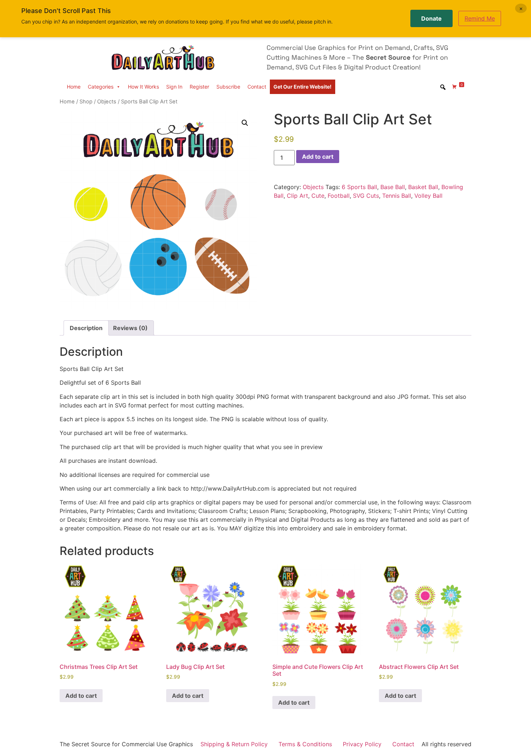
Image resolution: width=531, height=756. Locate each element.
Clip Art (297, 195)
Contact (256, 87)
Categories (100, 87)
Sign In (174, 87)
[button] (244, 122)
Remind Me (480, 18)
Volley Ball (428, 195)
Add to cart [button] (81, 695)
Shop (85, 101)
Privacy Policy (362, 744)
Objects (106, 101)
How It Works (143, 87)
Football (339, 195)
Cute (317, 195)
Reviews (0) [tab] (130, 328)
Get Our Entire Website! (302, 87)
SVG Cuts (366, 195)
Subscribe (228, 87)
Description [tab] (86, 328)
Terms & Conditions (305, 744)
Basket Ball (423, 187)
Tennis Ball (396, 195)
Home (74, 87)
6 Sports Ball (359, 187)
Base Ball (392, 187)
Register (199, 87)
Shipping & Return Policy (234, 744)
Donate (431, 18)
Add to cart (317, 156)
